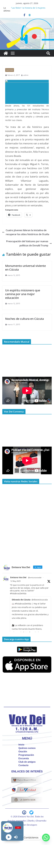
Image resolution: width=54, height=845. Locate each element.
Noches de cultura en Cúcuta (24, 319)
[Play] (8, 837)
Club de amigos (27, 762)
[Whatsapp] (46, 837)
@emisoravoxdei (34, 577)
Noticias (9, 70)
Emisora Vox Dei (18, 577)
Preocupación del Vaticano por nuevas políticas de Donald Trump (27, 243)
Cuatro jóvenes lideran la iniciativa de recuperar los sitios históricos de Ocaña (27, 232)
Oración (22, 751)
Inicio (21, 744)
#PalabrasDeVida (18, 593)
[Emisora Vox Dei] (5, 53)
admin (25, 75)
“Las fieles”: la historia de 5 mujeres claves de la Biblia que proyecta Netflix (29, 9)
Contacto (23, 765)
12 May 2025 (15, 581)
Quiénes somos (27, 748)
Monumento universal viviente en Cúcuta (25, 267)
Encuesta (23, 758)
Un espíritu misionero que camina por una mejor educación (22, 294)
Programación (26, 755)
